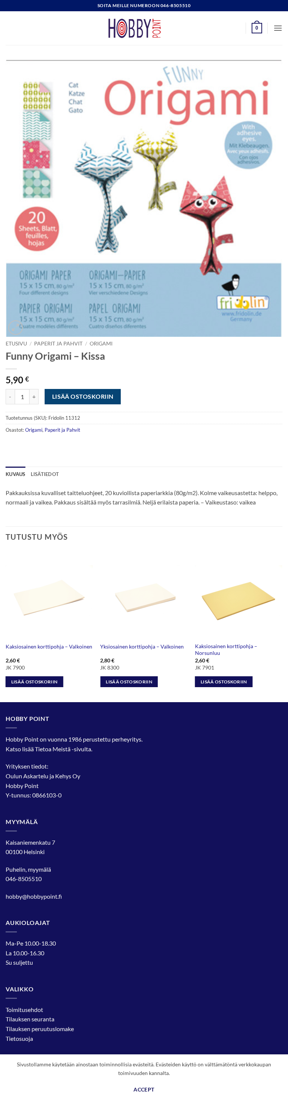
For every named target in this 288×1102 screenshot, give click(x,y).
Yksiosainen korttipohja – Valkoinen (142, 646)
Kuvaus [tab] (16, 474)
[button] (257, 28)
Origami (101, 344)
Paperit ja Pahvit (58, 344)
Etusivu (16, 344)
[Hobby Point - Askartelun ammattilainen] (144, 28)
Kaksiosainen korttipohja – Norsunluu (226, 649)
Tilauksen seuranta (30, 1018)
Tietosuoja (19, 1038)
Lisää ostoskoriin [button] (34, 681)
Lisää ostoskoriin (83, 396)
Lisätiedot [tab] (45, 474)
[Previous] (6, 626)
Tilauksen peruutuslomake (40, 1028)
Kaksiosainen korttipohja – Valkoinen (49, 646)
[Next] (282, 626)
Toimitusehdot (24, 1009)
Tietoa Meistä (52, 748)
